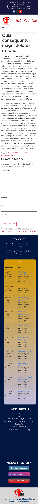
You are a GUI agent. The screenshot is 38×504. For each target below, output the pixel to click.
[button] (3, 28)
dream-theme (17, 152)
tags (30, 152)
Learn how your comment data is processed (18, 231)
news (26, 152)
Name (4, 198)
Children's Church (24, 351)
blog (9, 152)
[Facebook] (14, 11)
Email (4, 206)
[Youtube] (20, 11)
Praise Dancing (23, 391)
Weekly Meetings (24, 326)
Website (4, 214)
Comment (5, 171)
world (12, 155)
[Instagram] (17, 11)
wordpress (5, 155)
